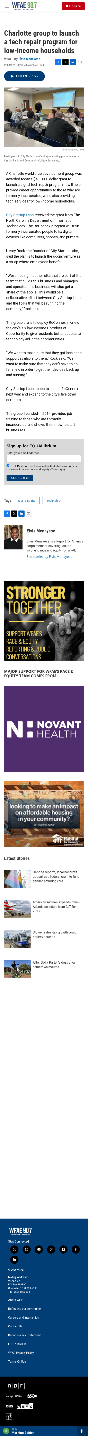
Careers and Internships (23, 1317)
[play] (6, 1431)
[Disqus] (44, 1058)
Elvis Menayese (29, 59)
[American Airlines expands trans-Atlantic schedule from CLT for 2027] (17, 909)
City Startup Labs (20, 215)
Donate (75, 6)
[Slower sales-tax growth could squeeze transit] (17, 939)
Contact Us (15, 1326)
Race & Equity (26, 500)
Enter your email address (23, 453)
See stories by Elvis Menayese (49, 556)
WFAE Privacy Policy (21, 1352)
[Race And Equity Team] (44, 621)
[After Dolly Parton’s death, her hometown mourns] (17, 969)
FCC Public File (17, 1344)
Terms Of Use (17, 1361)
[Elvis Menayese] (13, 537)
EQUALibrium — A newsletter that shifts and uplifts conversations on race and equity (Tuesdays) (42, 467)
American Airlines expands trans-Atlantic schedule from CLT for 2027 (56, 906)
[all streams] (82, 1431)
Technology (54, 500)
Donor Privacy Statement (24, 1335)
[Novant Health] (44, 729)
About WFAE (16, 1300)
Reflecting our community (25, 1308)
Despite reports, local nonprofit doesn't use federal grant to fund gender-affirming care (56, 876)
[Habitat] (44, 814)
